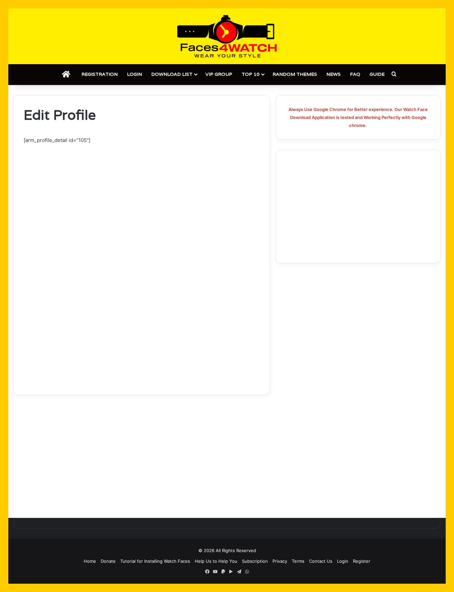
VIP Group (218, 74)
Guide (377, 74)
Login (134, 74)
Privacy (280, 561)
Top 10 (251, 74)
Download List (171, 74)
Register (361, 561)
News (333, 74)
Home (90, 561)
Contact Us (320, 561)
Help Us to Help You (216, 561)
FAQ (355, 74)
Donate (108, 561)
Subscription (255, 561)
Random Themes (295, 74)
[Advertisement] (142, 193)
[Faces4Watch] (227, 36)
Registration (99, 74)
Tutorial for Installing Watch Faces (155, 561)
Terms (298, 561)
